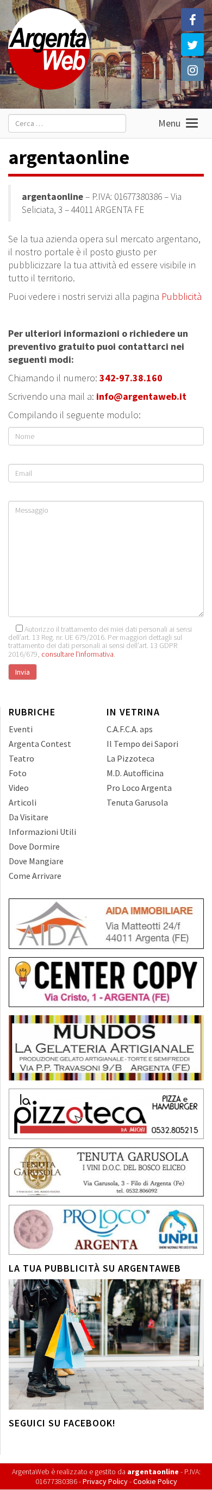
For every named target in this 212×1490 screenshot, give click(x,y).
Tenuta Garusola (137, 802)
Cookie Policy (155, 1481)
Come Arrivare (35, 875)
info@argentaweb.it (141, 396)
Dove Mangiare (36, 861)
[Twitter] (192, 44)
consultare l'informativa (77, 654)
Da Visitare (28, 817)
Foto (18, 773)
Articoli (22, 802)
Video (19, 787)
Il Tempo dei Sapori (142, 743)
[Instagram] (192, 69)
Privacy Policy (105, 1481)
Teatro (21, 758)
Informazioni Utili (42, 831)
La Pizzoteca (130, 758)
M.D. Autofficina (135, 773)
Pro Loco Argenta (139, 787)
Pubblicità (181, 296)
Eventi (21, 729)
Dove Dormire (34, 846)
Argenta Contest (40, 743)
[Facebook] (192, 19)
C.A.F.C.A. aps (130, 729)
